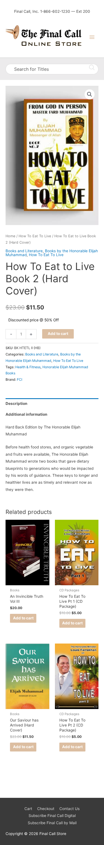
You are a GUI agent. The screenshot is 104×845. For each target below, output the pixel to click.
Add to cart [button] (23, 618)
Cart (28, 808)
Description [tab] (16, 403)
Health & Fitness (27, 367)
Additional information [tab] (26, 414)
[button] (90, 94)
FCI (19, 379)
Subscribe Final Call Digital (52, 815)
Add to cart (58, 333)
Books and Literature (24, 251)
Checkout (45, 808)
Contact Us (69, 808)
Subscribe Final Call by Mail (52, 823)
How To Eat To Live (35, 236)
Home (10, 236)
